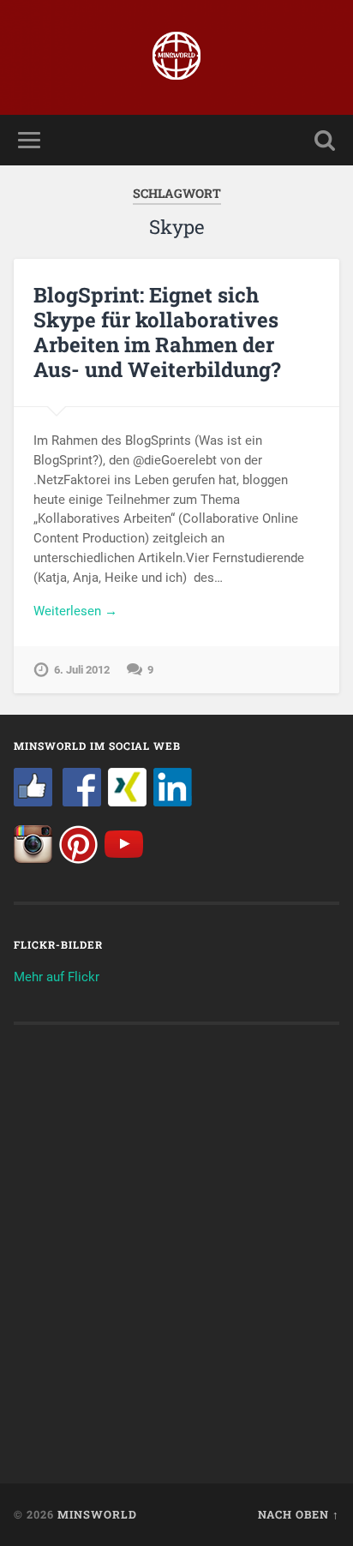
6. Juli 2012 (82, 669)
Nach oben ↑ (298, 1514)
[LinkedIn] (172, 802)
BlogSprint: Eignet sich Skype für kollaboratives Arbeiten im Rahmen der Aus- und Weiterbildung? (157, 331)
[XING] (127, 802)
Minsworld (97, 1514)
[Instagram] (33, 859)
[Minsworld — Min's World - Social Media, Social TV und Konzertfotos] (176, 57)
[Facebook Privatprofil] (82, 802)
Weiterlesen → (75, 611)
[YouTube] (124, 859)
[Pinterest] (78, 859)
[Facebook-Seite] (33, 802)
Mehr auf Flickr (56, 977)
